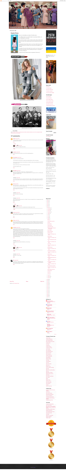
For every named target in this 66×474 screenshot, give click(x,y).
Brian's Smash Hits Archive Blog (50, 341)
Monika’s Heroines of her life (49, 373)
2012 (47, 290)
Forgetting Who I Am (49, 305)
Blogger (34, 467)
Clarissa (14, 220)
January (49, 277)
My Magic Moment (50, 247)
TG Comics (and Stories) (49, 395)
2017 (47, 283)
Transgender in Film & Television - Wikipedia (50, 398)
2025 (47, 201)
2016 (47, 284)
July (48, 214)
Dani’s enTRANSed (48, 350)
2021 (47, 206)
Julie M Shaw (15, 170)
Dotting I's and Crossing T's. (51, 317)
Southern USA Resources (49, 410)
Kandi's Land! (49, 314)
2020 (47, 279)
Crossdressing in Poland (49, 347)
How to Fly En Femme (49, 405)
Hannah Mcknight (48, 357)
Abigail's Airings (48, 337)
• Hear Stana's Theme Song (49, 89)
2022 (47, 205)
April (48, 218)
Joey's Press (48, 321)
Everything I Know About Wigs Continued (51, 262)
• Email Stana (48, 86)
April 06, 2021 (16, 260)
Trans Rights (47, 414)
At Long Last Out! (49, 329)
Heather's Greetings (48, 358)
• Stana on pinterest (48, 96)
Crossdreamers (48, 345)
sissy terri (14, 212)
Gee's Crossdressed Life (49, 356)
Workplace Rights (48, 417)
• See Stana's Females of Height (50, 92)
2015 (47, 286)
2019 (47, 280)
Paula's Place (47, 374)
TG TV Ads (49, 273)
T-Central (47, 384)
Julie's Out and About (50, 328)
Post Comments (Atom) (16, 283)
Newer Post (12, 281)
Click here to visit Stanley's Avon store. (52, 245)
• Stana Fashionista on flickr (49, 102)
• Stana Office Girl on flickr (49, 103)
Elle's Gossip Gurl (48, 353)
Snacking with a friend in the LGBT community (51, 318)
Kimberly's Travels (48, 366)
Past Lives (49, 219)
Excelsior (48, 332)
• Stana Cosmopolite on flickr (49, 100)
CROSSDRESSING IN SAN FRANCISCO (50, 325)
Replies (15, 143)
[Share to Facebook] (15, 130)
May (48, 217)
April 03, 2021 (18, 240)
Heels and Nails (50, 223)
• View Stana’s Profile (48, 88)
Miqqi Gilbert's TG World (49, 372)
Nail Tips (49, 222)
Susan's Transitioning (48, 382)
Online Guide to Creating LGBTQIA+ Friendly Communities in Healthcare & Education (51, 407)
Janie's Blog (47, 360)
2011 (47, 291)
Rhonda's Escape (48, 379)
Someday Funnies (50, 225)
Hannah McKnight (49, 304)
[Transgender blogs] (51, 460)
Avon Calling (49, 243)
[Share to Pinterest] (16, 130)
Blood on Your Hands (50, 231)
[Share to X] (14, 130)
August (49, 213)
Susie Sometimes (48, 383)
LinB (14, 183)
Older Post (42, 281)
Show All (55, 334)
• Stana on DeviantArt (49, 97)
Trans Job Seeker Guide (49, 412)
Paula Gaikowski (15, 157)
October (49, 210)
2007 (47, 296)
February (49, 276)
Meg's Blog (47, 368)
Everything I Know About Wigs (51, 265)
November (49, 209)
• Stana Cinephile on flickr (49, 99)
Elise (13, 260)
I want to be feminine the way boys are (52, 240)
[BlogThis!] (14, 130)
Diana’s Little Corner (50, 300)
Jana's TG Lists (48, 391)
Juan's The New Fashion (49, 393)
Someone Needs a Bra (50, 226)
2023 (47, 204)
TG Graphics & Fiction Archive (50, 396)
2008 (47, 295)
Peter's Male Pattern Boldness (49, 376)
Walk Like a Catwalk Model (49, 415)
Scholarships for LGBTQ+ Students (50, 409)
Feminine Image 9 (49, 308)
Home (27, 281)
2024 (47, 202)
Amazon (51, 155)
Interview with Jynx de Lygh (50, 311)
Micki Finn (48, 324)
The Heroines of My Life (50, 311)
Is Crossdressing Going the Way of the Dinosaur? (51, 302)
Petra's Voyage (48, 377)
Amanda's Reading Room (49, 339)
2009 (47, 294)
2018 (47, 282)
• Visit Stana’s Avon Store (49, 91)
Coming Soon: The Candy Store (51, 250)
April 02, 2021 (17, 138)
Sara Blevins (14, 227)
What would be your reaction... (51, 269)
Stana (16, 145)
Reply (14, 148)
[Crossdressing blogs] (51, 438)
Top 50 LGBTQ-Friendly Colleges (50, 411)
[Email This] (13, 130)
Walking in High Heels (49, 416)
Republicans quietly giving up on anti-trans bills (52, 228)
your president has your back (51, 221)
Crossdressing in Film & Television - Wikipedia (50, 390)
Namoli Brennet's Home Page (49, 394)
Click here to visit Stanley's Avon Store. (52, 234)
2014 (47, 287)
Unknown (14, 138)
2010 (47, 292)
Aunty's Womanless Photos (49, 340)
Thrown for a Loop (50, 232)
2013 (47, 288)
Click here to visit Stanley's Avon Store (52, 238)
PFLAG (47, 378)
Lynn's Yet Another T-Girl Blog (50, 367)
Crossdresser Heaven (48, 346)
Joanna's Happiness (49, 331)
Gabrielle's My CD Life (49, 355)
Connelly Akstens (48, 342)
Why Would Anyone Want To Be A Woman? (52, 258)
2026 (47, 200)
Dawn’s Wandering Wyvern (49, 351)
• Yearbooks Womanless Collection (50, 105)
